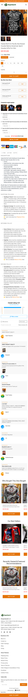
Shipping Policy (21, 217)
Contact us (3, 641)
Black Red (12, 57)
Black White (7, 54)
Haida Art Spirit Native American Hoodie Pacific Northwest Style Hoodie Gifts (11, 506)
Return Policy (4, 658)
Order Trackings (5, 643)
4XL (22, 63)
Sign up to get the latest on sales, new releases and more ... (14, 680)
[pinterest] (10, 632)
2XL (14, 63)
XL (10, 63)
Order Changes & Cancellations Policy (10, 668)
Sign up (24, 684)
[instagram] (8, 632)
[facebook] (2, 632)
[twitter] (5, 632)
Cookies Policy (4, 672)
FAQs (2, 646)
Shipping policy (5, 655)
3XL (18, 63)
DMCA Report (11, 690)
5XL (2, 66)
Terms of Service (5, 665)
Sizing (2, 648)
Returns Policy (18, 259)
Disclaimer (3, 670)
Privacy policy (4, 663)
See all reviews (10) (14, 304)
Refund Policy (15, 297)
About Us (3, 638)
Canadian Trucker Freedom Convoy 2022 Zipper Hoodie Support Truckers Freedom (11, 546)
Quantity (3, 69)
